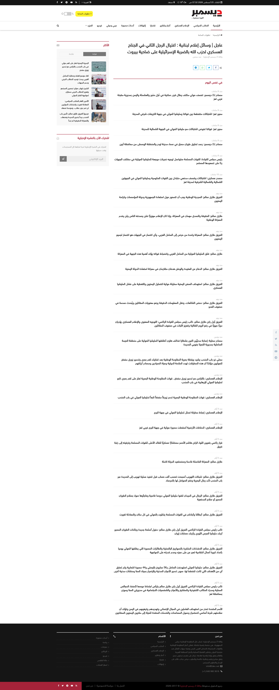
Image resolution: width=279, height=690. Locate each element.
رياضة (105, 642)
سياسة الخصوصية (105, 686)
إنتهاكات (142, 25)
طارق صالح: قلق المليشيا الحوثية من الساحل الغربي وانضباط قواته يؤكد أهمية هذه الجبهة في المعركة (170, 254)
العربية (86, 2)
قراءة (95, 54)
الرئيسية (216, 25)
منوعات (104, 647)
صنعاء (170, 2)
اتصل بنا (121, 686)
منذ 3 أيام (218, 408)
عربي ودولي (111, 25)
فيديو (99, 25)
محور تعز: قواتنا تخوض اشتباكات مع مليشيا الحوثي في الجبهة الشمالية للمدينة (182, 129)
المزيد (90, 25)
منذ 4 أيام (218, 424)
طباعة (71, 54)
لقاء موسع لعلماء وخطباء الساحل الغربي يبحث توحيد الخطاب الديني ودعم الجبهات (75, 79)
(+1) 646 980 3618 (210, 671)
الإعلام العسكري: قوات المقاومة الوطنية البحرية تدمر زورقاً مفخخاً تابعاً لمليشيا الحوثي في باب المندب (170, 397)
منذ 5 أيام (218, 439)
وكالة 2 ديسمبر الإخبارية (190, 685)
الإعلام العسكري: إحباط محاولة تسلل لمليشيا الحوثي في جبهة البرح (188, 412)
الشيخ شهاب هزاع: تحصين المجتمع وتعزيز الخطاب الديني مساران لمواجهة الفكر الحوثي (75, 92)
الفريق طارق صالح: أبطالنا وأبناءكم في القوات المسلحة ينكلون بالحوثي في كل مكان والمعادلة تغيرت (171, 514)
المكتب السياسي (201, 25)
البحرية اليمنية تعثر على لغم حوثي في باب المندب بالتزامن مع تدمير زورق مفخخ (75, 67)
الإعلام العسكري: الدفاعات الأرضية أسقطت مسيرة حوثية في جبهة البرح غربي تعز (180, 427)
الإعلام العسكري (182, 25)
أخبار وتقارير (165, 25)
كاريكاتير (104, 651)
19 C (180, 2)
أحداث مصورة (127, 25)
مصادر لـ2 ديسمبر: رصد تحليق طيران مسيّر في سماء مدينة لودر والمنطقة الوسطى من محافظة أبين (171, 144)
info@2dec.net (212, 666)
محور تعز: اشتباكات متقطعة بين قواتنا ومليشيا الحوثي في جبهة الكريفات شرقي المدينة (177, 114)
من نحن (89, 686)
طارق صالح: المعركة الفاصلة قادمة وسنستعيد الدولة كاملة (192, 461)
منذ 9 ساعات (217, 91)
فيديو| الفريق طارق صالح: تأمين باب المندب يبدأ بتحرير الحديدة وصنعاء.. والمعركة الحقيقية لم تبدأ (74, 117)
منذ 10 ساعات (216, 174)
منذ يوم (219, 193)
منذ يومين (218, 337)
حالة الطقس (102, 660)
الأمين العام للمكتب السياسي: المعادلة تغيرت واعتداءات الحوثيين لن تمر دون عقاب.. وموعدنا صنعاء (75, 104)
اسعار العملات (101, 665)
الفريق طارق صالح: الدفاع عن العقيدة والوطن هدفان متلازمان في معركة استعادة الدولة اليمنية (173, 269)
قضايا (152, 25)
